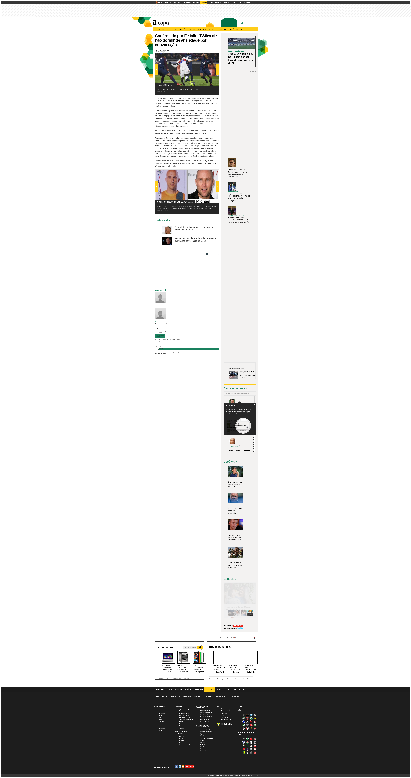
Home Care (246, 679)
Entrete (210, 2)
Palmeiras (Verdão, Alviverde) (255, 725)
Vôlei (160, 730)
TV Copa (214, 29)
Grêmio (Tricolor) (247, 725)
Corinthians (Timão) (247, 718)
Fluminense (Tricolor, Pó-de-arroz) (255, 721)
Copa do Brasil (208, 697)
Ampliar (212, 55)
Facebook (161, 331)
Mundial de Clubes (206, 731)
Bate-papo (188, 2)
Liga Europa (204, 736)
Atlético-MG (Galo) (243, 715)
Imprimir (204, 254)
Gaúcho (181, 743)
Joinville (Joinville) (251, 746)
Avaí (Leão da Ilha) (243, 742)
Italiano (202, 749)
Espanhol (203, 742)
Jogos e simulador (226, 711)
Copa (163, 23)
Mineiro (181, 740)
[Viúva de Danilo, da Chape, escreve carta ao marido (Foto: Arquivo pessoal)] (244, 616)
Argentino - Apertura (206, 738)
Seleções (182, 29)
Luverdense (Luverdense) (243, 746)
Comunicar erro (213, 254)
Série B (240, 734)
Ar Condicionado (177, 678)
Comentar (160, 336)
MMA (160, 719)
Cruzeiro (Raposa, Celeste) (243, 721)
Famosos (226, 2)
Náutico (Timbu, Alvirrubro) (255, 746)
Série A (240, 710)
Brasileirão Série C (206, 715)
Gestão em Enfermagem (234, 679)
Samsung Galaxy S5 (163, 678)
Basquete (161, 711)
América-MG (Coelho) (247, 739)
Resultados (182, 711)
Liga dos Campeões (206, 734)
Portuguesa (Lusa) (255, 749)
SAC (179, 2)
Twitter (160, 332)
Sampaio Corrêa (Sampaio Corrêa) (243, 752)
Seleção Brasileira (226, 724)
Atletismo (161, 709)
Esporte (204, 2)
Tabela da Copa (172, 29)
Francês (202, 744)
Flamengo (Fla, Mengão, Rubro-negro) (251, 721)
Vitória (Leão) (255, 728)
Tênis (160, 726)
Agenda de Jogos (184, 709)
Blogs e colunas (234, 388)
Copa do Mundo (235, 697)
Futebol (161, 715)
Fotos (181, 726)
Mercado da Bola (221, 697)
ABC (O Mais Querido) (243, 739)
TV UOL (234, 2)
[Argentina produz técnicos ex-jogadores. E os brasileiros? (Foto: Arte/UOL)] (250, 616)
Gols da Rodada (184, 715)
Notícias (196, 2)
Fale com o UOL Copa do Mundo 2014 (224, 637)
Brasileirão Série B (206, 713)
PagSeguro (247, 2)
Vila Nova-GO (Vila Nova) (255, 752)
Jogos (227, 689)
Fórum (181, 722)
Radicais (161, 724)
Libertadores (187, 697)
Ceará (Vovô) (255, 742)
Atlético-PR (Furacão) (247, 715)
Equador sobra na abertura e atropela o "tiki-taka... (239, 452)
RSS (183, 766)
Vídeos (181, 728)
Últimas (161, 29)
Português (203, 751)
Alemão (202, 740)
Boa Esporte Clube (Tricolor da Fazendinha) (247, 742)
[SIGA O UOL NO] (238, 626)
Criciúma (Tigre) (255, 718)
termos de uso (176, 339)
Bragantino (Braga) (251, 742)
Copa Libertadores (205, 729)
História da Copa (226, 719)
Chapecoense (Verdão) (243, 718)
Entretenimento (175, 689)
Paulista (181, 736)
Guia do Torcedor (204, 29)
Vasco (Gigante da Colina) (251, 752)
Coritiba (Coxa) (251, 718)
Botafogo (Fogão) (255, 715)
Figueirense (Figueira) (247, 721)
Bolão (232, 29)
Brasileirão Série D (206, 717)
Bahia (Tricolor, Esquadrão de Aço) (251, 715)
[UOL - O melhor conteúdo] (158, 3)
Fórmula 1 (162, 713)
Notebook (186, 678)
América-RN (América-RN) (251, 739)
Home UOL (160, 689)
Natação (161, 722)
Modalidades (159, 706)
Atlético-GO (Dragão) (255, 739)
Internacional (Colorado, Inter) (251, 725)
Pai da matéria (224, 29)
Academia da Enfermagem (217, 679)
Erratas (240, 637)
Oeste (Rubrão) (243, 749)
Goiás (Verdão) (243, 725)
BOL (239, 2)
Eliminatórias (225, 717)
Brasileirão (197, 697)
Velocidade (162, 728)
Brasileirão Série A (206, 710)
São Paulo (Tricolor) (247, 728)
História (239, 29)
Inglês (202, 746)
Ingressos (224, 713)
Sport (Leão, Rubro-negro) (251, 728)
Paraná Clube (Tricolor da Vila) (247, 749)
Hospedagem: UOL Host (252, 775)
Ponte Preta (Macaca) (251, 749)
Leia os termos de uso (160, 353)
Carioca (181, 738)
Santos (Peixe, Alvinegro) (243, 728)
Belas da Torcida (184, 717)
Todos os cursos (248, 646)
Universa (218, 2)
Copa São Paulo (205, 721)
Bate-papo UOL (240, 689)
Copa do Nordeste (185, 745)
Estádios (192, 29)
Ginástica (161, 717)
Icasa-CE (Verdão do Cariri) (247, 746)
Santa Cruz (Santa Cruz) (247, 752)
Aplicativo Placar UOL (186, 719)
